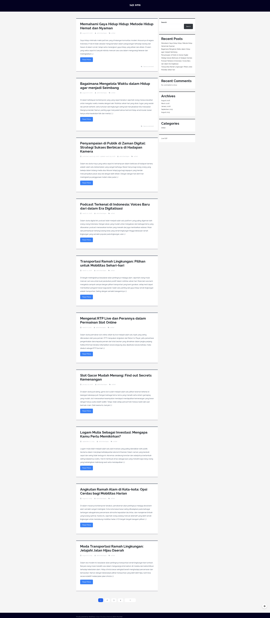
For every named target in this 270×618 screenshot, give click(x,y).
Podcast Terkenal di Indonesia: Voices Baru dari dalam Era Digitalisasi (115, 206)
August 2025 (165, 112)
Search (164, 22)
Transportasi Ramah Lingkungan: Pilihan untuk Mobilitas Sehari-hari (112, 263)
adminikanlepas (102, 33)
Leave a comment (148, 66)
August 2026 (165, 100)
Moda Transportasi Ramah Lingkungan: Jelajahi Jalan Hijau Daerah (111, 548)
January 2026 (166, 106)
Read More (86, 60)
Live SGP (164, 138)
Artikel (113, 33)
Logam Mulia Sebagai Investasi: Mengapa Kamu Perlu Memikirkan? (113, 434)
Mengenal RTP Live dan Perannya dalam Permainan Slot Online (113, 320)
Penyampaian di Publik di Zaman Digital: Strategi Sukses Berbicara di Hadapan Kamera (113, 147)
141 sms (135, 5)
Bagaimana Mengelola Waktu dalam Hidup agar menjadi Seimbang (115, 86)
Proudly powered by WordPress (85, 616)
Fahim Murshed (117, 616)
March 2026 (165, 103)
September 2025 (167, 109)
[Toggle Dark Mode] (264, 606)
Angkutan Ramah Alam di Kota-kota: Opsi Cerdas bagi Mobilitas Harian (113, 491)
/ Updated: (98, 156)
